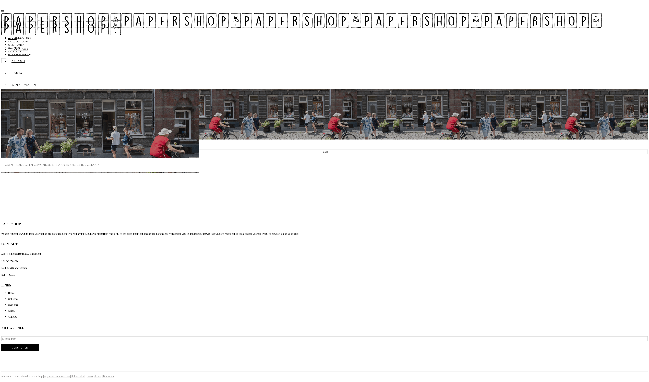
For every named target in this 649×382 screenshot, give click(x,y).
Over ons (13, 304)
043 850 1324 (12, 260)
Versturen (20, 347)
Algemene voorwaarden (57, 376)
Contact (12, 316)
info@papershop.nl (17, 268)
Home (11, 293)
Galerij (11, 310)
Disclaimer (108, 376)
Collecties (13, 298)
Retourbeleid (78, 376)
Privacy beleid (94, 376)
